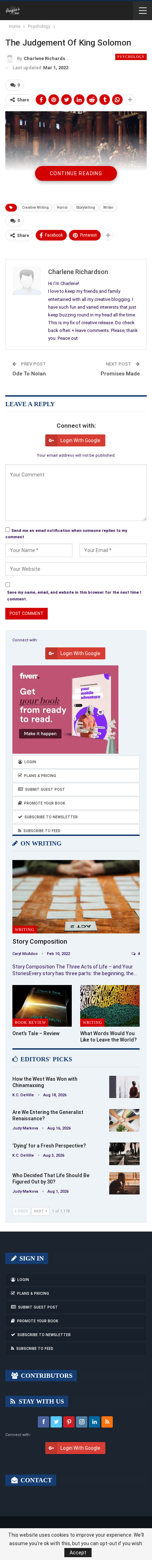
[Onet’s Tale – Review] (42, 1006)
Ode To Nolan (29, 373)
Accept (78, 1552)
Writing (24, 929)
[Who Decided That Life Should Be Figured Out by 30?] (124, 1183)
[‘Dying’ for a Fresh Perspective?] (124, 1154)
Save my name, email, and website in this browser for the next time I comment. (74, 595)
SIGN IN (31, 1258)
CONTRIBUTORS (45, 1375)
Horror (62, 207)
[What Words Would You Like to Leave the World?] (110, 1006)
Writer (108, 207)
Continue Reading (76, 173)
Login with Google (80, 440)
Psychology (131, 57)
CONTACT (35, 1480)
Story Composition (39, 941)
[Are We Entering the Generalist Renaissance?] (124, 1120)
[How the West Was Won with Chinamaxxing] (124, 1087)
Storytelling (85, 207)
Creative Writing (35, 207)
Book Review (30, 1022)
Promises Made (120, 373)
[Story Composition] (76, 897)
